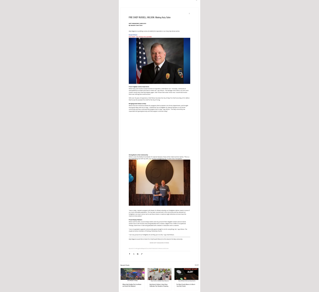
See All (197, 265)
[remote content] (159, 133)
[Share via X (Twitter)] (133, 254)
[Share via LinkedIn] (137, 254)
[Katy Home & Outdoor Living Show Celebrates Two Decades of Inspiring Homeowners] (160, 275)
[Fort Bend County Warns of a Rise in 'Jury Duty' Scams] (186, 275)
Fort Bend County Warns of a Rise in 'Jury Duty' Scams (185, 285)
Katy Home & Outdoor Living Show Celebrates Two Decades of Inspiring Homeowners (159, 285)
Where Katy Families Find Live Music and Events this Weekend (132, 285)
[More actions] (189, 13)
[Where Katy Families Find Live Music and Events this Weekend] (133, 275)
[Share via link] (142, 254)
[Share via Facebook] (129, 254)
